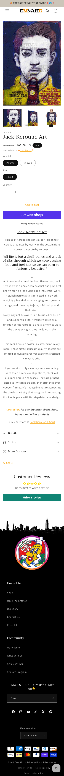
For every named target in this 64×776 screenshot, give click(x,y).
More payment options (32, 223)
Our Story (12, 608)
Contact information (33, 773)
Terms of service (24, 768)
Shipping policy (43, 768)
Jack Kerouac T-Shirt (42, 422)
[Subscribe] (53, 698)
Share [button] (9, 462)
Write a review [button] (32, 497)
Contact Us (13, 617)
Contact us (13, 409)
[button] (7, 11)
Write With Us (15, 655)
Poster (10, 162)
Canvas (27, 162)
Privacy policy (49, 762)
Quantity (7, 184)
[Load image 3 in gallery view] (51, 118)
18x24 (9, 176)
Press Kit (12, 625)
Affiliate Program (17, 672)
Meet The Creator (17, 600)
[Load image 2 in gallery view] (32, 118)
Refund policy (33, 762)
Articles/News (15, 663)
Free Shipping (25, 150)
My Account (13, 647)
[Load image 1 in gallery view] (12, 118)
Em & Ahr (19, 762)
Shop (10, 592)
